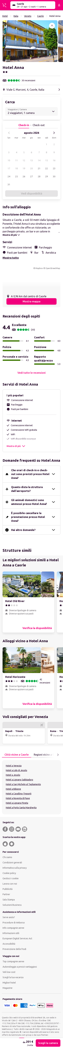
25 (16, 176)
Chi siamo (7, 857)
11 (16, 160)
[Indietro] (9, 132)
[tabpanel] (31, 787)
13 (31, 160)
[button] (30, 41)
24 (9, 176)
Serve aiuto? (9, 917)
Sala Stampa (9, 899)
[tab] (16, 754)
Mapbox (39, 268)
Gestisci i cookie (11, 878)
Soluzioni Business (12, 905)
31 (9, 184)
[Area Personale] (59, 5)
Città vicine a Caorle (17, 754)
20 (31, 168)
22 (46, 168)
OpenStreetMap (52, 268)
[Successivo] (54, 132)
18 (16, 168)
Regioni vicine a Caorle (47, 754)
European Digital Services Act (17, 938)
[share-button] (52, 25)
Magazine (7, 988)
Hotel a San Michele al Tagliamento (23, 784)
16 (54, 160)
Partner (6, 894)
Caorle (40, 16)
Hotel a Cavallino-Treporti (18, 793)
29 (46, 176)
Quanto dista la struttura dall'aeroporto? (27, 489)
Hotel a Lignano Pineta (17, 803)
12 (24, 160)
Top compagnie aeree (13, 961)
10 (9, 160)
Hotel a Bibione (13, 789)
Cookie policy (9, 873)
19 (24, 168)
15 (46, 160)
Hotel (5, 16)
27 (31, 176)
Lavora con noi (10, 883)
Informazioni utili (11, 933)
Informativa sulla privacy (15, 868)
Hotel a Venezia (13, 765)
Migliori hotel (9, 982)
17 (9, 168)
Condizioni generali (12, 862)
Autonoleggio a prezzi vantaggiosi (20, 966)
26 (24, 176)
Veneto (27, 16)
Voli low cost (9, 972)
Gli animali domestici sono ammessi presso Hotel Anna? (29, 502)
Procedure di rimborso (14, 922)
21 (39, 168)
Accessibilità (9, 943)
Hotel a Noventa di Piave (18, 798)
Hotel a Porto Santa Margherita (21, 807)
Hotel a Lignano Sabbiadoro (19, 779)
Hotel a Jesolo (13, 775)
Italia (16, 16)
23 (54, 168)
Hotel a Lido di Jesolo (16, 770)
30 (54, 176)
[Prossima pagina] (57, 754)
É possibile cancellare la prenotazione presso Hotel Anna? (28, 517)
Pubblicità (7, 889)
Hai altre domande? (23, 529)
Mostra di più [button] (14, 446)
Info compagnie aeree (13, 928)
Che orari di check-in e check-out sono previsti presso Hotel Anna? (30, 474)
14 (39, 160)
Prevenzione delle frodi (14, 949)
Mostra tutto (11, 257)
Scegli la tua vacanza (13, 977)
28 (39, 176)
